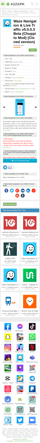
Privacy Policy (17, 437)
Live (17, 177)
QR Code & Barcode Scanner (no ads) (32, 406)
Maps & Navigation (18, 77)
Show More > (7, 130)
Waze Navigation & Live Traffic (25, 88)
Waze (14, 71)
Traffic (22, 177)
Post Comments (9, 204)
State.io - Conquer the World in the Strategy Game (20, 396)
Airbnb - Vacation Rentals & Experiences (8, 395)
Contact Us (7, 435)
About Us (34, 433)
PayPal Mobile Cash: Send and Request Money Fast (32, 396)
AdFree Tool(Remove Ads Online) (19, 431)
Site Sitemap (26, 435)
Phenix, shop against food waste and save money (7, 427)
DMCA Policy (28, 437)
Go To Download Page (21, 161)
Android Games (12, 433)
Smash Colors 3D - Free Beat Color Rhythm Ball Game (8, 365)
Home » (5, 11)
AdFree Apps (24, 429)
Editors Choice (24, 433)
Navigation (11, 177)
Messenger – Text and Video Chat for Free (20, 333)
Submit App (16, 435)
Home (5, 429)
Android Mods (13, 429)
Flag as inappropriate (17, 92)
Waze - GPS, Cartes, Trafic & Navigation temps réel (20, 365)
